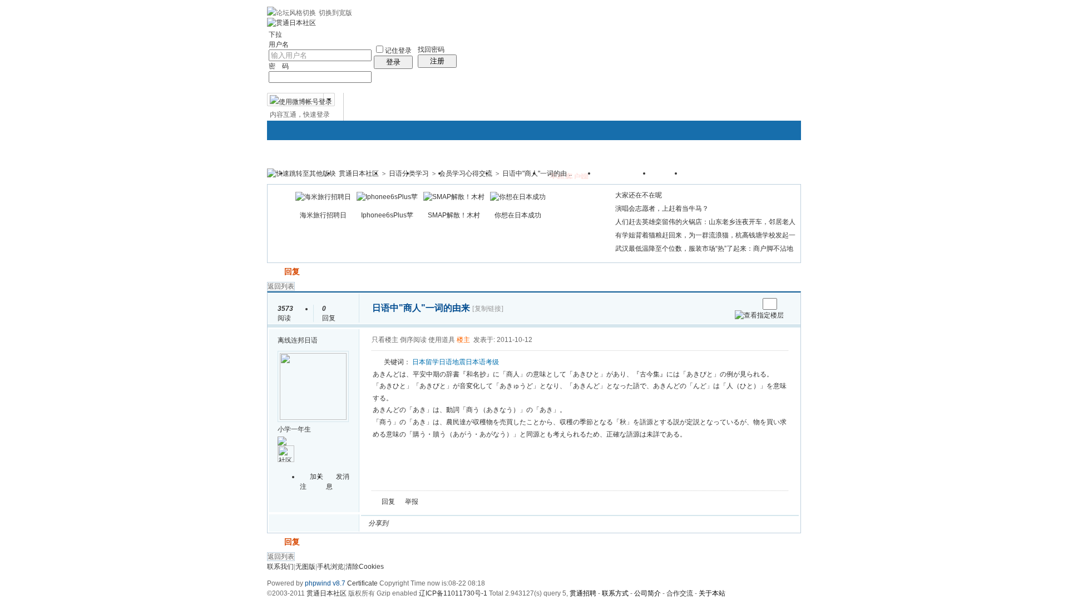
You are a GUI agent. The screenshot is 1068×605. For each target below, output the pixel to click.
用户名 (279, 44)
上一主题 (739, 304)
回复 (292, 271)
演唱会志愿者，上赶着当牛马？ (662, 208)
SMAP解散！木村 (454, 215)
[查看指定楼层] (759, 315)
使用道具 (441, 340)
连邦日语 (304, 340)
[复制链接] (487, 309)
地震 (459, 362)
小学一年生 (294, 429)
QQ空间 (447, 523)
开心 (460, 523)
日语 (445, 362)
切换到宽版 (335, 13)
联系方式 (615, 593)
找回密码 (431, 49)
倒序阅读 (413, 340)
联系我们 (280, 567)
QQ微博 (433, 523)
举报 (411, 501)
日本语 (476, 362)
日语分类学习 (409, 173)
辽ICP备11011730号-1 (453, 593)
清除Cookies (364, 567)
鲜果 (527, 523)
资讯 (667, 176)
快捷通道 (771, 168)
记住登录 (398, 50)
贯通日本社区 (359, 173)
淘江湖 (407, 523)
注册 (437, 61)
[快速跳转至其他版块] (301, 173)
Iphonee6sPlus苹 (387, 215)
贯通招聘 (583, 593)
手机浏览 (330, 567)
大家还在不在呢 (638, 195)
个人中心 (707, 176)
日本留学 (425, 362)
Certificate (362, 583)
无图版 (305, 567)
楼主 (463, 340)
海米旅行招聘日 (323, 215)
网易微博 (500, 523)
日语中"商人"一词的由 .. (537, 173)
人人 (473, 523)
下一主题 (750, 304)
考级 (492, 362)
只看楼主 (385, 340)
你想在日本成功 (518, 215)
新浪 (420, 523)
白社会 (540, 523)
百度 (514, 523)
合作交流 (679, 593)
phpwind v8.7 (325, 583)
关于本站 (712, 593)
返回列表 (281, 286)
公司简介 (647, 593)
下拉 (275, 34)
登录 (393, 62)
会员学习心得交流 (465, 173)
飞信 (554, 523)
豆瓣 (487, 523)
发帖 (275, 271)
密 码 (279, 66)
